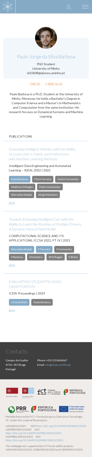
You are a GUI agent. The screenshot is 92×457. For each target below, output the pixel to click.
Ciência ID (53, 84)
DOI (12, 203)
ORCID (35, 84)
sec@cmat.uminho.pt (58, 364)
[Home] (8, 6)
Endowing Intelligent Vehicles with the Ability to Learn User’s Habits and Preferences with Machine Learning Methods (42, 154)
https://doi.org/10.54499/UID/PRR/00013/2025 (33, 433)
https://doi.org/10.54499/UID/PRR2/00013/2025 (34, 440)
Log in (68, 6)
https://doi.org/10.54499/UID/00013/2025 (61, 426)
